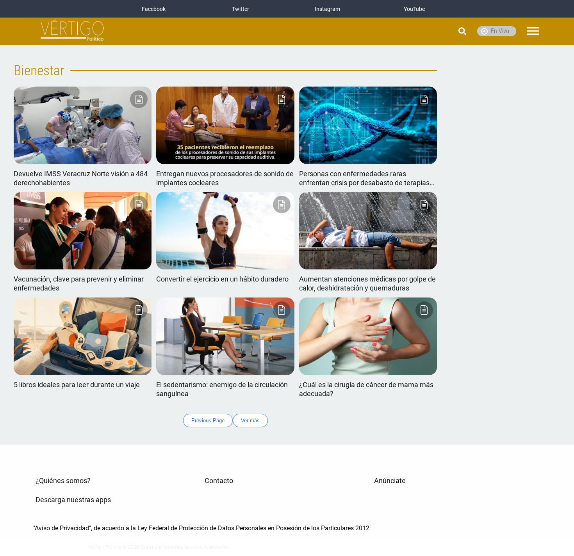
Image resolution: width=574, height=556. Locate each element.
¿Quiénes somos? (63, 481)
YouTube (414, 9)
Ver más (250, 420)
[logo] (72, 31)
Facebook (154, 9)
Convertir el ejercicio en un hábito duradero (222, 279)
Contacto (219, 481)
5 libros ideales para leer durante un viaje (77, 385)
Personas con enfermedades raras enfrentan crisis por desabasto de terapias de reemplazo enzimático (364, 179)
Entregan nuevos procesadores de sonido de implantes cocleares (225, 178)
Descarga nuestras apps (73, 500)
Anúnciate (390, 481)
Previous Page (208, 420)
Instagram (327, 9)
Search (442, 31)
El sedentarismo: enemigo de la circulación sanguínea (222, 389)
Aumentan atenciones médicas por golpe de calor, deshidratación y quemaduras (367, 283)
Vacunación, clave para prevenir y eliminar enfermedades (79, 283)
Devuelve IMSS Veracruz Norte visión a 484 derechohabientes (81, 178)
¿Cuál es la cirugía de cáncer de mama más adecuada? (366, 389)
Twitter (240, 9)
